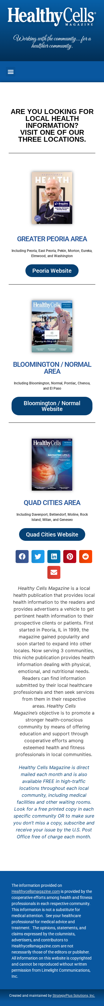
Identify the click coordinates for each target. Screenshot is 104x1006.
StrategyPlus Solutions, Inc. (74, 996)
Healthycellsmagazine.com (36, 891)
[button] (10, 71)
